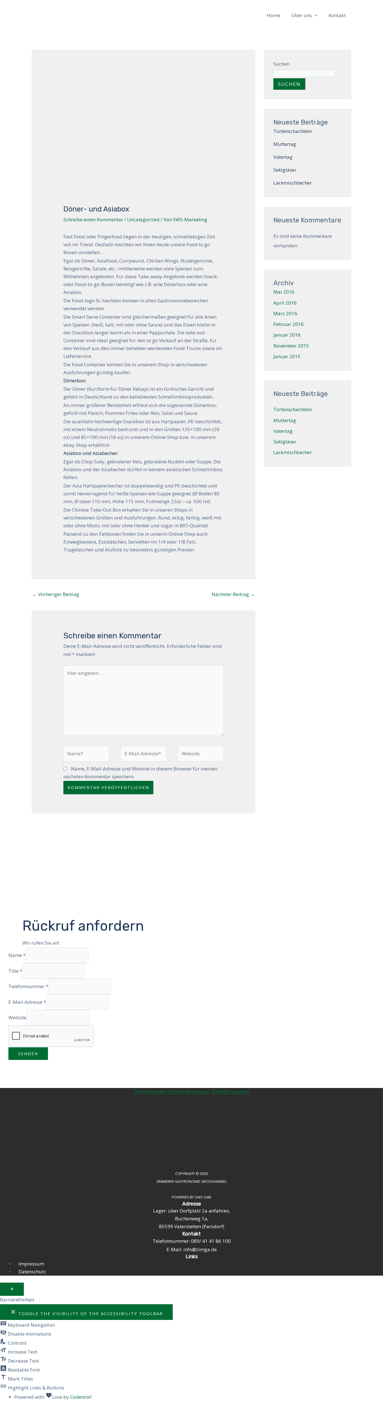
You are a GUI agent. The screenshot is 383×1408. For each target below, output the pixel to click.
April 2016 (285, 303)
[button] (314, 15)
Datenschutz (32, 1271)
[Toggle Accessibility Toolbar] (12, 1289)
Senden (28, 1053)
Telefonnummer (28, 986)
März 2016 (285, 313)
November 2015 (291, 345)
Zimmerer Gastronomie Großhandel (191, 1092)
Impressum (31, 1263)
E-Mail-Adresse (27, 1002)
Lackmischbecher (292, 183)
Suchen (281, 64)
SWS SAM (203, 1197)
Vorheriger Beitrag (55, 594)
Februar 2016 (288, 324)
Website (17, 1017)
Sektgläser (284, 170)
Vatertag (282, 157)
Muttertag (284, 144)
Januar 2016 (287, 335)
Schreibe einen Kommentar (93, 219)
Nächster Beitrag (233, 594)
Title (15, 970)
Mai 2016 (283, 292)
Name (17, 955)
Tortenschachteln (292, 131)
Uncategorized (143, 219)
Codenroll (81, 1397)
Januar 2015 (287, 356)
